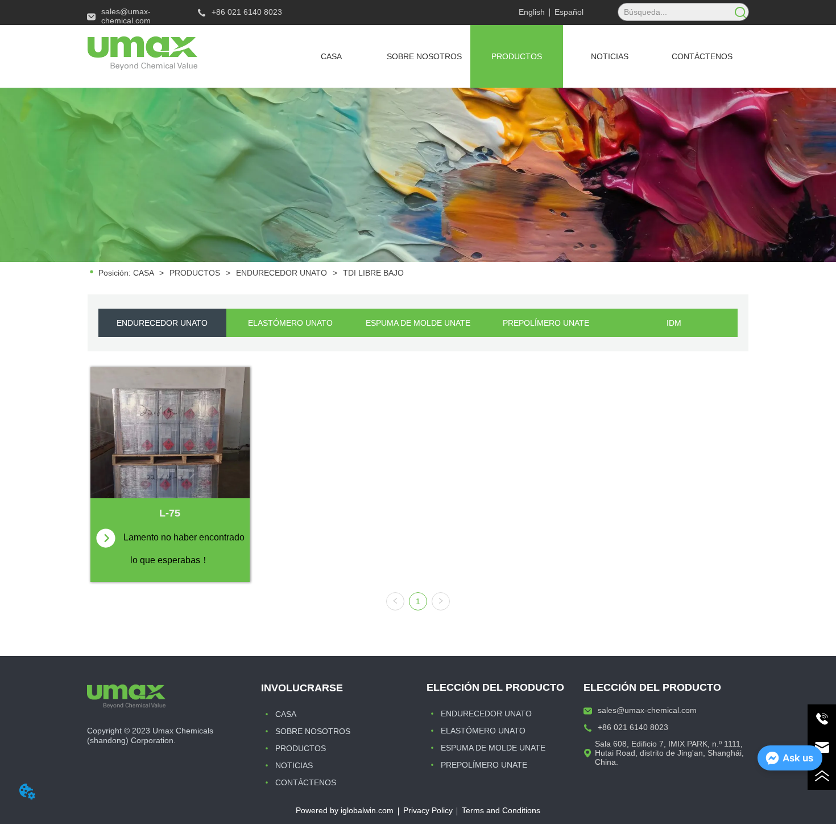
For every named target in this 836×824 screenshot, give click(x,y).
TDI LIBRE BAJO (373, 272)
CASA (143, 272)
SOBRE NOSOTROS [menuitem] (424, 56)
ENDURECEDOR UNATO (281, 272)
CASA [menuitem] (331, 56)
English (532, 12)
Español (568, 12)
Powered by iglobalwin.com (345, 810)
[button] (516, 56)
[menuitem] (516, 56)
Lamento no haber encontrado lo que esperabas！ (185, 548)
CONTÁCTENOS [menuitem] (702, 56)
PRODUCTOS (194, 272)
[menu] (516, 56)
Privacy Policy (428, 810)
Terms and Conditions (501, 810)
